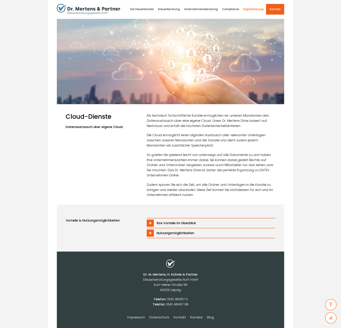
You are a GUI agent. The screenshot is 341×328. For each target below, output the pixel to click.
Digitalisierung (253, 9)
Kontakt (275, 9)
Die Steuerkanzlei (142, 9)
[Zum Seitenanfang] (331, 304)
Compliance (230, 9)
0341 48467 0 (177, 299)
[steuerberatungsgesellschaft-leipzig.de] (90, 9)
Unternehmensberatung (201, 9)
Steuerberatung (169, 9)
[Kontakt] (331, 318)
